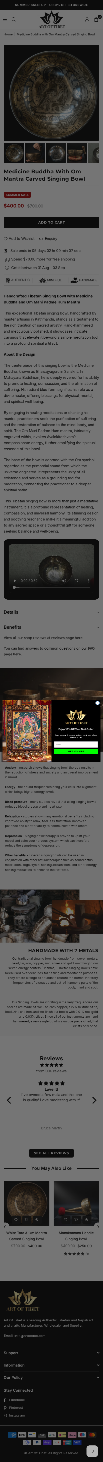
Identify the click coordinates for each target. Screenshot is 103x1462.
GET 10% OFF (76, 751)
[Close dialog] (98, 703)
